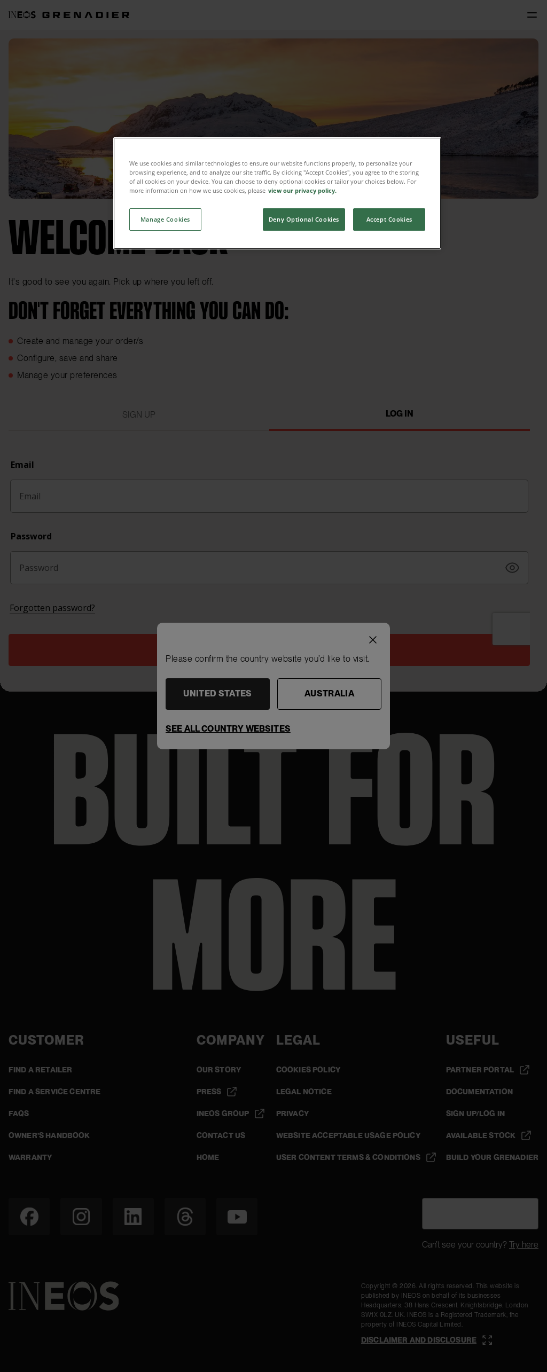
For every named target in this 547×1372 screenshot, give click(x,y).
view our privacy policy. (302, 190)
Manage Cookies (165, 219)
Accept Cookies (389, 219)
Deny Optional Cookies (304, 219)
